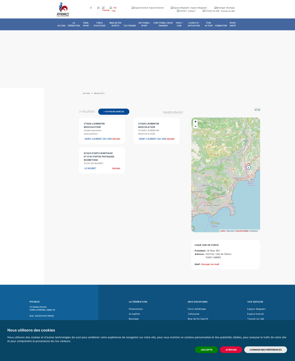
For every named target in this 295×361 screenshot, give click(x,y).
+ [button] (196, 122)
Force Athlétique (197, 309)
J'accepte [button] (206, 349)
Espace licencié (255, 314)
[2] (245, 174)
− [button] (196, 126)
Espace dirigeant (256, 309)
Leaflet (222, 231)
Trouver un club (255, 319)
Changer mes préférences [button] (266, 349)
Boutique (134, 319)
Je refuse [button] (231, 349)
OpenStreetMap (242, 231)
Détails (116, 139)
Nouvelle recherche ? (173, 112)
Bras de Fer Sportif (198, 319)
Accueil (86, 93)
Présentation (136, 309)
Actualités (134, 314)
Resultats (99, 93)
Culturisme (193, 314)
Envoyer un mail (210, 264)
